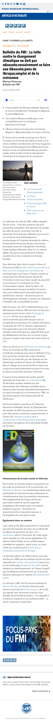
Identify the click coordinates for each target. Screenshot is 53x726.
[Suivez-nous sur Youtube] (17, 4)
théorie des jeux (10, 586)
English (11, 32)
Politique (23, 46)
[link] (7, 26)
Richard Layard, (31, 589)
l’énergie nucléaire (22, 417)
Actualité (8, 46)
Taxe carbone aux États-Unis (35, 212)
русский (19, 32)
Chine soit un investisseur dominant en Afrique (22, 549)
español (27, 32)
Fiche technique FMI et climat (37, 205)
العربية (5, 32)
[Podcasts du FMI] (21, 4)
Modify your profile (40, 691)
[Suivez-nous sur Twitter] (3, 4)
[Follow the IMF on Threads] (14, 4)
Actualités (8, 660)
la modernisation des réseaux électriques (22, 418)
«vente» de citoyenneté (27, 562)
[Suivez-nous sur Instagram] (11, 4)
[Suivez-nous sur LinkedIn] (8, 4)
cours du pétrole (33, 380)
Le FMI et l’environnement (35, 197)
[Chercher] (48, 12)
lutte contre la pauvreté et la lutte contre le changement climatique (26, 269)
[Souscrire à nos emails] (24, 4)
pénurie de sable (32, 565)
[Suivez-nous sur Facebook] (5, 4)
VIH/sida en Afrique (12, 490)
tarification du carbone (35, 347)
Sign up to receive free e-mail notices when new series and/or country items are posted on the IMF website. (26, 683)
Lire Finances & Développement (35, 190)
